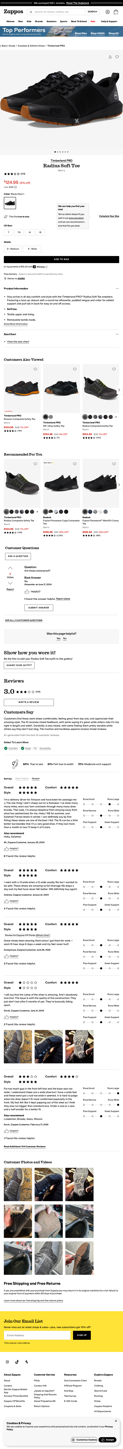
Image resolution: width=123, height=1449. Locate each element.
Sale (93, 21)
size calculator (76, 218)
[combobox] (58, 11)
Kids (29, 21)
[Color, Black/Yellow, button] (110, 416)
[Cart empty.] (116, 12)
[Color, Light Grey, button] (95, 511)
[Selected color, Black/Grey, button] (45, 511)
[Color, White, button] (100, 511)
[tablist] (61, 748)
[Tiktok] (16, 1362)
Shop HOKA (98, 33)
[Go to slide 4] (62, 152)
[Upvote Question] (10, 568)
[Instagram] (7, 1362)
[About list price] (15, 187)
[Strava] (26, 1362)
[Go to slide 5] (65, 152)
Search (92, 11)
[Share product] (110, 57)
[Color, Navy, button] (90, 511)
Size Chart (10, 334)
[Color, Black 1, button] (90, 416)
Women (10, 21)
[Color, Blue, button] (61, 511)
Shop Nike (81, 33)
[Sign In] (107, 12)
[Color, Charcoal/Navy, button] (100, 416)
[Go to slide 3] (60, 152)
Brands (39, 21)
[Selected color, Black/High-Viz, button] (85, 416)
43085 (21, 278)
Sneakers (51, 21)
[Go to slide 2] (57, 152)
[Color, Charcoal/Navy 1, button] (95, 416)
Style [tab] (28, 748)
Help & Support (109, 21)
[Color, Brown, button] (50, 511)
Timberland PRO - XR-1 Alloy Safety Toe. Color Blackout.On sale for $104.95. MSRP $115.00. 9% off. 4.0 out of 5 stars (61, 401)
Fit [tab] (35, 748)
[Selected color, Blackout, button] (45, 416)
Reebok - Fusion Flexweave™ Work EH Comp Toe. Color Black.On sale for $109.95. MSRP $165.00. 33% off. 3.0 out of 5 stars (100, 498)
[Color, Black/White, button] (66, 511)
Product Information (16, 288)
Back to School (79, 21)
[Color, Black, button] (105, 416)
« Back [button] (3, 45)
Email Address (15, 1335)
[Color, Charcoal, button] (105, 511)
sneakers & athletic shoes (31, 45)
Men (20, 21)
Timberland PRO (56, 45)
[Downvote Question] (10, 583)
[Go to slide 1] (55, 152)
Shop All (113, 33)
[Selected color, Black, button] (85, 511)
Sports (63, 21)
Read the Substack (77, 2)
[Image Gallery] (18, 1046)
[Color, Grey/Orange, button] (50, 416)
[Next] (119, 390)
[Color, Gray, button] (55, 511)
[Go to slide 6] (68, 152)
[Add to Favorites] (35, 369)
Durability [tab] (45, 748)
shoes (12, 45)
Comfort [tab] (13, 748)
